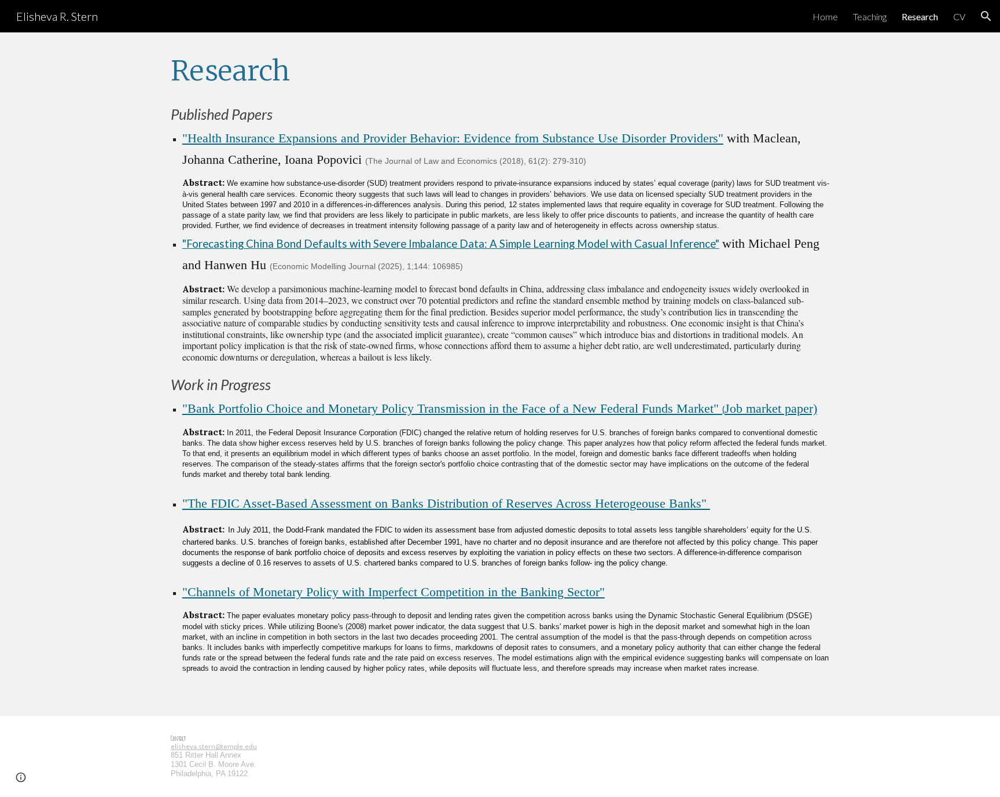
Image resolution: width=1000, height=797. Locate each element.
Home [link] (825, 16)
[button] (986, 16)
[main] (500, 71)
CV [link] (959, 16)
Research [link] (920, 16)
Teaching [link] (870, 16)
